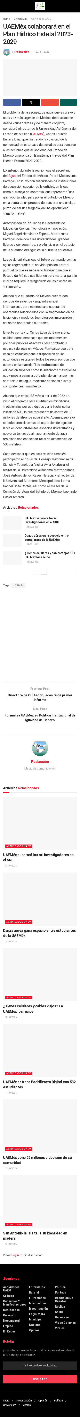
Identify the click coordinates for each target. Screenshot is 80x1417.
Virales (60, 1328)
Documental (11, 1320)
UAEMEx (18, 585)
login (16, 1255)
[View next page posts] (44, 572)
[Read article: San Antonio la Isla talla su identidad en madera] (40, 1201)
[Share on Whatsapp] (68, 102)
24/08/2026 (32, 527)
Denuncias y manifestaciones (14, 1303)
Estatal (34, 1292)
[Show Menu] (5, 6)
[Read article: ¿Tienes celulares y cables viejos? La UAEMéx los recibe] (12, 557)
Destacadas (11, 1310)
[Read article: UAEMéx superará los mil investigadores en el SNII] (12, 523)
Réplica (60, 1306)
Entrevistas (37, 1287)
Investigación (38, 1308)
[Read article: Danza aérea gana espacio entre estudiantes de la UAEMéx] (12, 540)
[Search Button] (75, 6)
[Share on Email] (50, 102)
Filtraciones (37, 1298)
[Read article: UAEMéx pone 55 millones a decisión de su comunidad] (40, 1126)
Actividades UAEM (41, 18)
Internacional (38, 1303)
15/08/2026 (11, 1244)
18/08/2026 (32, 562)
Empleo (8, 1326)
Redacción (22, 51)
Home (6, 18)
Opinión (34, 1330)
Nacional (35, 1324)
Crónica (8, 1295)
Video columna (65, 1322)
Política (60, 1287)
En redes (9, 1331)
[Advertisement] (40, 635)
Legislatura (37, 1314)
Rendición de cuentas (64, 1299)
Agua (12, 176)
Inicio (6, 1400)
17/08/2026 (11, 1093)
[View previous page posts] (36, 572)
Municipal (35, 1319)
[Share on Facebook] (12, 102)
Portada (60, 1292)
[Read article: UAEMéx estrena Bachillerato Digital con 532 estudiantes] (40, 1050)
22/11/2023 (42, 51)
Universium (20, 18)
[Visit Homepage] (40, 6)
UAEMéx (37, 134)
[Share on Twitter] (31, 102)
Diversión (9, 1315)
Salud (59, 1312)
